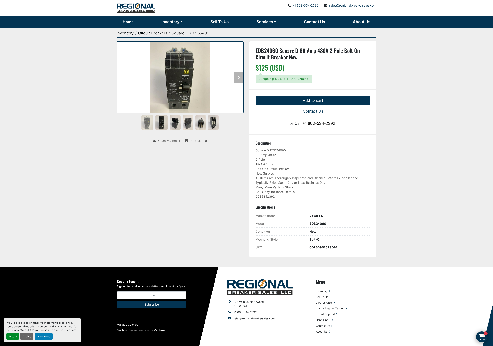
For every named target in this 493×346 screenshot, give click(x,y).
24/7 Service (324, 302)
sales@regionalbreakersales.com (352, 5)
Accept (12, 336)
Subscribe (151, 304)
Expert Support (325, 314)
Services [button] (265, 21)
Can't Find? (323, 320)
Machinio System (127, 330)
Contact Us (314, 21)
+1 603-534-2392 (305, 5)
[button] (172, 22)
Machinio (159, 330)
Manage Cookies (127, 324)
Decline (26, 336)
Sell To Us (219, 21)
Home (128, 21)
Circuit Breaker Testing (330, 308)
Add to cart (313, 100)
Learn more (43, 336)
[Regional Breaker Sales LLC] (260, 286)
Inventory (170, 21)
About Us (361, 21)
